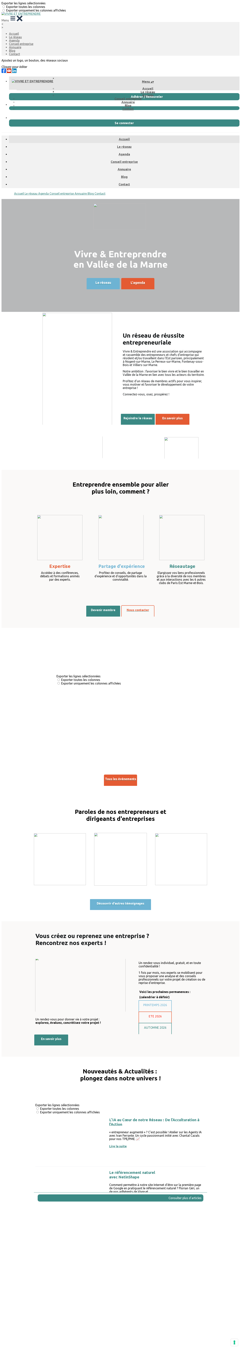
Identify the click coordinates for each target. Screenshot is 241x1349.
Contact (14, 54)
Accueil (14, 33)
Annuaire (15, 47)
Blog (12, 50)
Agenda (14, 40)
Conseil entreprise (21, 44)
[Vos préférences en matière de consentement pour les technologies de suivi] (234, 1342)
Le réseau (15, 37)
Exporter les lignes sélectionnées (24, 3)
